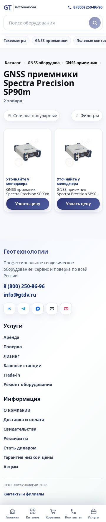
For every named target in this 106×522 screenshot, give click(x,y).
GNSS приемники (51, 40)
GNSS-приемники (81, 62)
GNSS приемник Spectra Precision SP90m (27, 192)
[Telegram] (23, 308)
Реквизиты (16, 438)
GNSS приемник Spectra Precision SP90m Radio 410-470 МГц (78, 192)
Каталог (13, 62)
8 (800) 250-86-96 (87, 7)
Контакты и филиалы (24, 494)
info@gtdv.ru (20, 295)
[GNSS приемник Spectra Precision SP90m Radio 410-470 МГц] (78, 153)
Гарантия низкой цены (28, 457)
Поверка (13, 346)
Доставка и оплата (24, 419)
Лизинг (11, 356)
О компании (17, 410)
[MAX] (38, 308)
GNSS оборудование (43, 62)
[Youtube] (66, 308)
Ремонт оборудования (28, 384)
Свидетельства (20, 429)
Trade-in (12, 375)
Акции (11, 467)
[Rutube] (52, 308)
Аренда (11, 337)
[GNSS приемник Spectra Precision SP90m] (27, 153)
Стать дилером (20, 448)
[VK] (9, 308)
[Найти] (95, 23)
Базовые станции (23, 365)
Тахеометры (15, 40)
